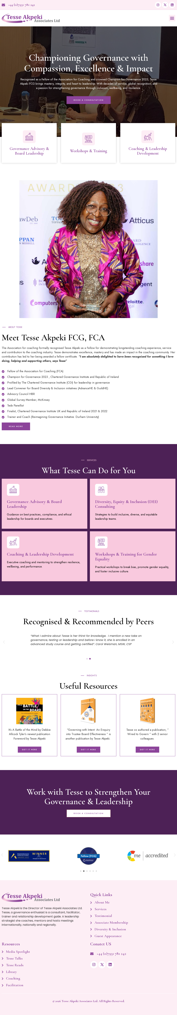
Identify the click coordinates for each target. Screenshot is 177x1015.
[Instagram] (158, 5)
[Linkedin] (172, 5)
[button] (172, 18)
